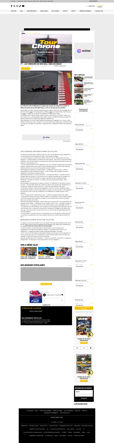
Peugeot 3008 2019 (79, 144)
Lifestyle (65, 11)
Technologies (49, 435)
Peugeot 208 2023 (79, 241)
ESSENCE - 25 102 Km (79, 186)
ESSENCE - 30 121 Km (79, 303)
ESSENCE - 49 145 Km (79, 225)
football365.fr (20, 1)
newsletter (92, 6)
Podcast (73, 11)
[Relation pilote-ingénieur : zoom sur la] (64, 251)
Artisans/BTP (63, 435)
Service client (44, 425)
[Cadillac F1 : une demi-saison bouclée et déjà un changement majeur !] (46, 251)
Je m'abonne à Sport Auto (66, 425)
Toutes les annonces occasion (83, 308)
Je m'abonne (100, 6)
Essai (21, 11)
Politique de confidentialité (57, 429)
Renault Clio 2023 (79, 221)
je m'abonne (84, 342)
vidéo (31, 112)
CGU (48, 429)
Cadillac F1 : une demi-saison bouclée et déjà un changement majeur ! (45, 257)
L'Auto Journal (71, 429)
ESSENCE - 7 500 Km (78, 264)
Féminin (70, 432)
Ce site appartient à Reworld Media (32, 432)
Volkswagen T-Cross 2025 (80, 260)
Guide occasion (44, 11)
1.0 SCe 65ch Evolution (80, 223)
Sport (88, 432)
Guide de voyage (50, 1)
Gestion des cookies (79, 435)
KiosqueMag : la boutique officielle (83, 425)
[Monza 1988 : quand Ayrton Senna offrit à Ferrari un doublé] (29, 251)
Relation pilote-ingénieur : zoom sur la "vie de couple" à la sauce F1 (64, 257)
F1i (16, 1)
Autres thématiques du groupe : (51, 432)
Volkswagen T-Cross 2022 (80, 183)
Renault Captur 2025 (79, 124)
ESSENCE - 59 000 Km (79, 167)
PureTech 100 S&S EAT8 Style (81, 242)
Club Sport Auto (99, 11)
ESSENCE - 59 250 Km (79, 283)
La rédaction (24, 425)
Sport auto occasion (43, 1)
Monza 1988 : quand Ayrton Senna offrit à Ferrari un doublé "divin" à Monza (28, 257)
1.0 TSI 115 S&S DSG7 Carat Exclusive (82, 164)
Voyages (64, 432)
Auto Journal (13, 1)
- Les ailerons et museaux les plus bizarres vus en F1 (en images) (36, 321)
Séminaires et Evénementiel (36, 435)
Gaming (56, 435)
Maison (83, 432)
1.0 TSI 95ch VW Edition (79, 262)
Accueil (23, 31)
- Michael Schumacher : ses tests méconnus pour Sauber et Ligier (36, 319)
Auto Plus (78, 429)
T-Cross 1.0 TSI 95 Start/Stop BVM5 (82, 184)
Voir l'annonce (79, 130)
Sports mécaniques (31, 11)
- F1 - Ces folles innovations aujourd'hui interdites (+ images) (35, 322)
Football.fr (30, 1)
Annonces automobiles (85, 11)
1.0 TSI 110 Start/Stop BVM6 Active (82, 281)
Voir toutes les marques (46, 284)
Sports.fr (25, 1)
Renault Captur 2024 (79, 202)
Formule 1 (23, 255)
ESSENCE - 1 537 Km (78, 128)
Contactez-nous (53, 425)
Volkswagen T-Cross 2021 (80, 280)
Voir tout (70, 265)
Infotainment (76, 432)
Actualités (13, 11)
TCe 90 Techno (78, 203)
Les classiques (55, 11)
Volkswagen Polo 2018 (80, 163)
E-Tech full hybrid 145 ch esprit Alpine (83, 125)
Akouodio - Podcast (35, 1)
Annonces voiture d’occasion (37, 429)
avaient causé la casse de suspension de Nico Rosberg (38, 224)
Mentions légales (33, 425)
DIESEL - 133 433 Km (78, 147)
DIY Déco (70, 435)
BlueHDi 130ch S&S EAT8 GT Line (81, 145)
